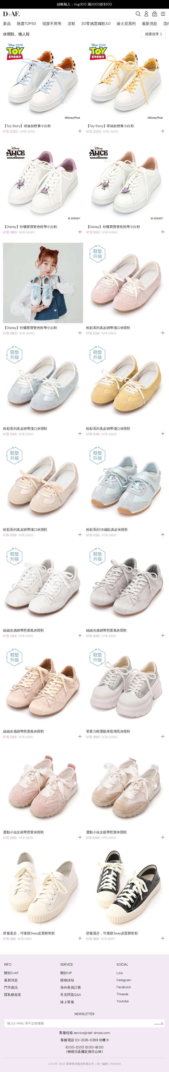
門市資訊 (11, 987)
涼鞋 (71, 23)
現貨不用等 (52, 23)
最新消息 (149, 23)
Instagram (124, 980)
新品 (7, 23)
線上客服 (67, 1002)
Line (120, 973)
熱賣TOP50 (26, 23)
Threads (122, 994)
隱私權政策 (12, 995)
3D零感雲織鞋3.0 (95, 23)
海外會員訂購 (70, 987)
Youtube (123, 1001)
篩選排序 (152, 34)
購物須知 (67, 980)
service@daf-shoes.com (92, 1033)
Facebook (124, 987)
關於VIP (66, 973)
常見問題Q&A (70, 995)
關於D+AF (11, 973)
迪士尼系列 (126, 23)
